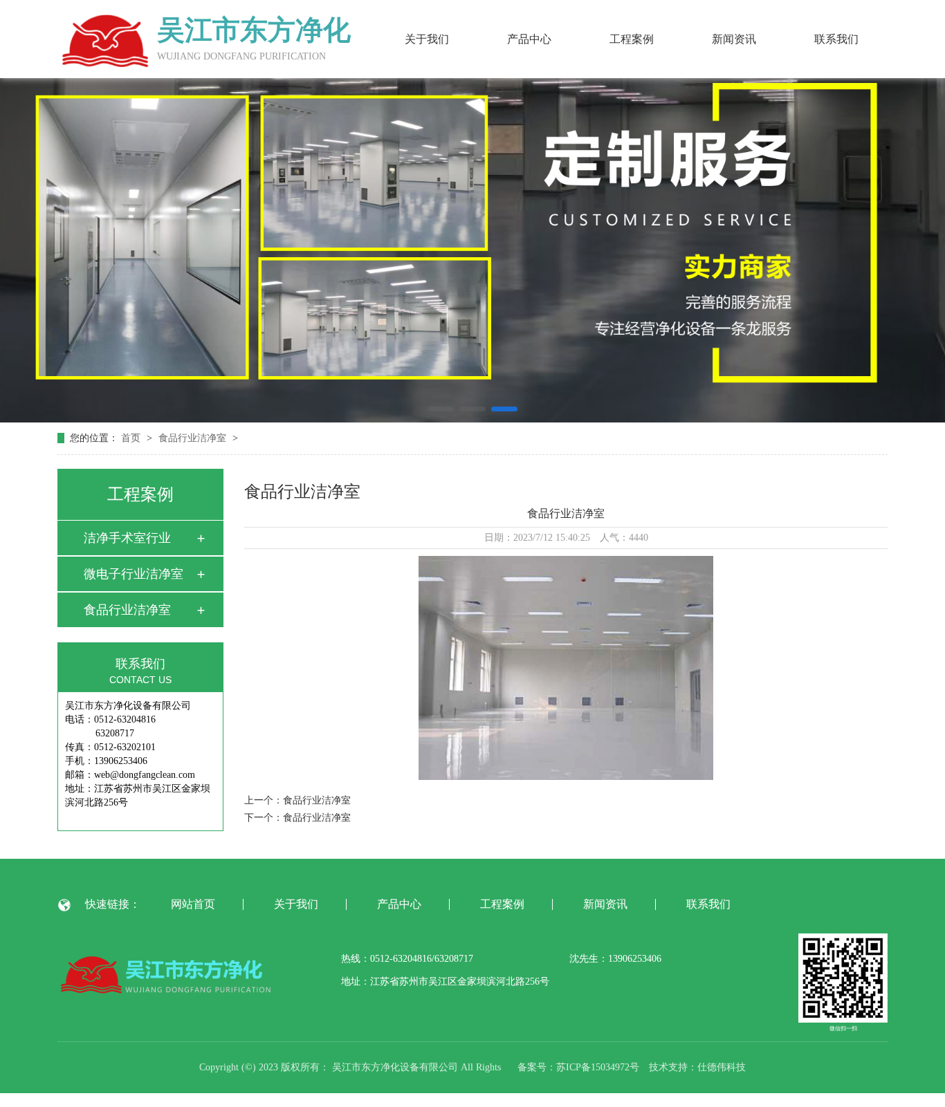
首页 (132, 438)
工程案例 (631, 39)
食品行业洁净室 (193, 438)
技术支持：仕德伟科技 (697, 1067)
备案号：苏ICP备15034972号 (578, 1067)
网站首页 (193, 904)
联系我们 (836, 39)
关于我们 (427, 39)
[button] (441, 409)
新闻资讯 (734, 39)
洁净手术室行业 (127, 538)
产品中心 (529, 39)
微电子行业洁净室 (133, 574)
